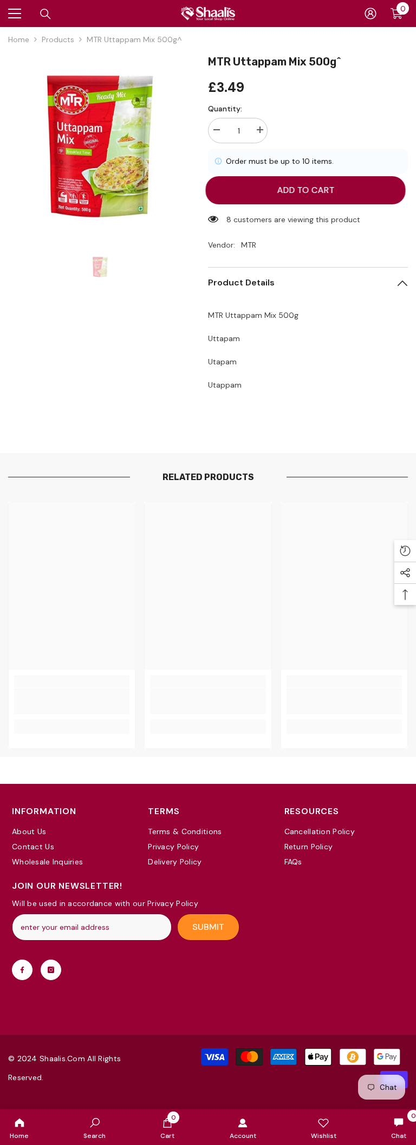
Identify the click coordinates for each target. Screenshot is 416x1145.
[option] (100, 145)
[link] (94, 1127)
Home (18, 39)
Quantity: (225, 109)
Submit (208, 927)
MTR (248, 245)
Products (58, 39)
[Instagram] (51, 970)
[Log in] (370, 13)
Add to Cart (310, 190)
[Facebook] (22, 970)
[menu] (14, 13)
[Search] (45, 14)
